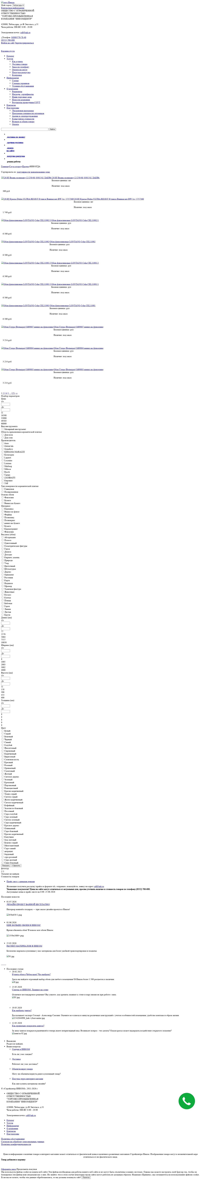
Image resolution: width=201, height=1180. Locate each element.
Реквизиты (17, 91)
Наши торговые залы (22, 97)
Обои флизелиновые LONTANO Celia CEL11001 (72, 305)
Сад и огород (15, 166)
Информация (13, 77)
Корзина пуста (8, 51)
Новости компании (21, 99)
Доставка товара (19, 64)
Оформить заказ (8, 1169)
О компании (12, 88)
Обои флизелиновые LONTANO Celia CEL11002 (72, 241)
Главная (4, 166)
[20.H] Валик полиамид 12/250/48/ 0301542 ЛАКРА (76, 177)
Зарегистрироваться (24, 43)
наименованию (38, 172)
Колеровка (17, 75)
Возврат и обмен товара (23, 121)
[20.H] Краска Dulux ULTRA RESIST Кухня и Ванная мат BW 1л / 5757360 (109, 199)
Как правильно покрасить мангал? (28, 1025)
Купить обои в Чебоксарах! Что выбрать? (31, 974)
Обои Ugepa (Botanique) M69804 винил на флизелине (78, 348)
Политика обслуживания (12, 1139)
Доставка (16, 1059)
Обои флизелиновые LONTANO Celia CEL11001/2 (75, 263)
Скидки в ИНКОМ (21, 1049)
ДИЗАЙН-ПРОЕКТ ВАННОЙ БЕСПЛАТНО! (28, 904)
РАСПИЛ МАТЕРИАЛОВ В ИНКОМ (24, 946)
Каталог (10, 56)
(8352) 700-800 (8, 40)
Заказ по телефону (20, 67)
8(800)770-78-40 (18, 37)
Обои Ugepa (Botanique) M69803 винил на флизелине (78, 369)
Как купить (17, 61)
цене (48, 172)
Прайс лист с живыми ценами (21, 881)
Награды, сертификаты (23, 94)
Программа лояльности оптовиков (28, 113)
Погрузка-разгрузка (21, 72)
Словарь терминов (20, 83)
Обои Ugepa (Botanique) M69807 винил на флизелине (78, 327)
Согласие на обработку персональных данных (22, 1141)
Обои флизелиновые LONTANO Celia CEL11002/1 (75, 220)
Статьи (15, 80)
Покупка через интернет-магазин (27, 1078)
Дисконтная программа (23, 110)
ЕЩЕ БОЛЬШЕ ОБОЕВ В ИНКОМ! (24, 925)
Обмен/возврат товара (22, 1069)
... (10, 393)
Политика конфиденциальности (16, 1144)
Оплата (15, 124)
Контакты (11, 105)
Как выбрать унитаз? (22, 1010)
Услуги (10, 58)
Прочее (25, 166)
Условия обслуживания (23, 86)
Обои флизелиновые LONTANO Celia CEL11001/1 (75, 284)
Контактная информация (12, 8)
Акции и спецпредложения (25, 116)
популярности (23, 172)
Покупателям (13, 108)
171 (13, 393)
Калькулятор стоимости (23, 118)
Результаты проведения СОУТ (26, 102)
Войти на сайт (7, 43)
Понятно (86, 1177)
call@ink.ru (25, 32)
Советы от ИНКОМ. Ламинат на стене (30, 989)
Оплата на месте (19, 69)
